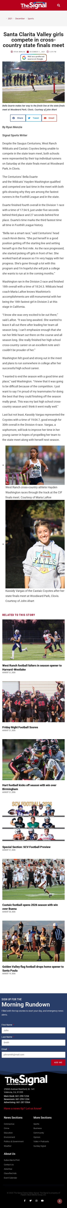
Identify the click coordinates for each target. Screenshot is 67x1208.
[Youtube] (42, 1201)
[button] (8, 5)
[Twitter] (30, 1201)
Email (4, 1049)
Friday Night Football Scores (20, 727)
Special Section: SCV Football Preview (26, 847)
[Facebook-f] (25, 1201)
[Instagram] (36, 1201)
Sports (31, 18)
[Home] (4, 18)
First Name (7, 1025)
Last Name (7, 1037)
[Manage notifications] (59, 1201)
